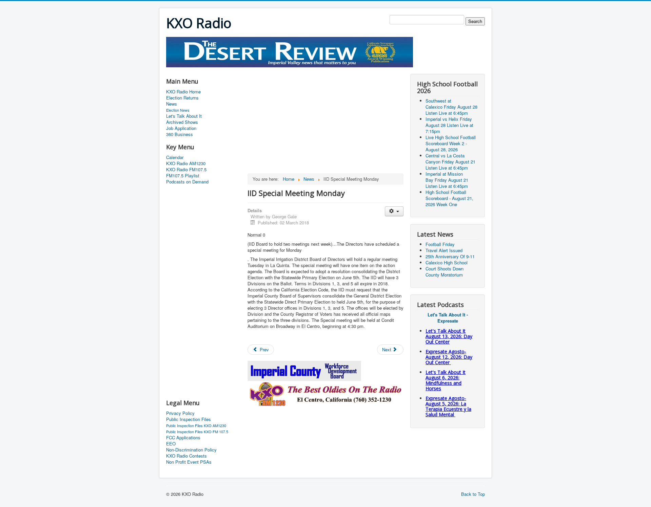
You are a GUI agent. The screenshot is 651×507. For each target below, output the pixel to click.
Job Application (181, 128)
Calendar (174, 157)
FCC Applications (183, 438)
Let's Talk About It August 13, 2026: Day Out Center (449, 336)
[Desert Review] (289, 51)
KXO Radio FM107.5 (186, 170)
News (171, 104)
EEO (171, 444)
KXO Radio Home (183, 92)
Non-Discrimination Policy (191, 450)
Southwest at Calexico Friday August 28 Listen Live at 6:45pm (451, 106)
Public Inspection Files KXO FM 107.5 (197, 431)
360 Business (179, 134)
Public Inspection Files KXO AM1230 (196, 425)
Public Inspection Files (188, 419)
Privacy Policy (180, 413)
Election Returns (182, 98)
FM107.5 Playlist (182, 176)
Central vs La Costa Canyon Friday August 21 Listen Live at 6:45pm (450, 161)
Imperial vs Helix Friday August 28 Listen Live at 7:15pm (449, 125)
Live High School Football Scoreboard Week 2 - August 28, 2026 (451, 143)
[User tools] (394, 211)
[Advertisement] (289, 69)
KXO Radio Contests (186, 456)
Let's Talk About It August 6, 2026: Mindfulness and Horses (446, 380)
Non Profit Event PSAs (189, 462)
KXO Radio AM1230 (185, 163)
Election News (178, 110)
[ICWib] (305, 370)
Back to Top (473, 494)
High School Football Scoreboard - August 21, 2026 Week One (449, 198)
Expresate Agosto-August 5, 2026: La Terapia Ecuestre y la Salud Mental (448, 406)
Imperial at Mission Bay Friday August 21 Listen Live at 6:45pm (447, 180)
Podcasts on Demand (187, 182)
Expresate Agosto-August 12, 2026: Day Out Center (449, 357)
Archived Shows (182, 122)
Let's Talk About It (184, 116)
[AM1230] (325, 393)
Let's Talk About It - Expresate (448, 317)
